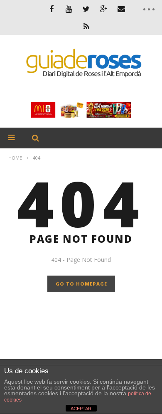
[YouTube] (69, 8)
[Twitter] (86, 8)
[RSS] (86, 26)
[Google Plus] (104, 8)
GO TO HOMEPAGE (81, 284)
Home (15, 158)
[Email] (121, 8)
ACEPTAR (81, 408)
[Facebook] (51, 8)
